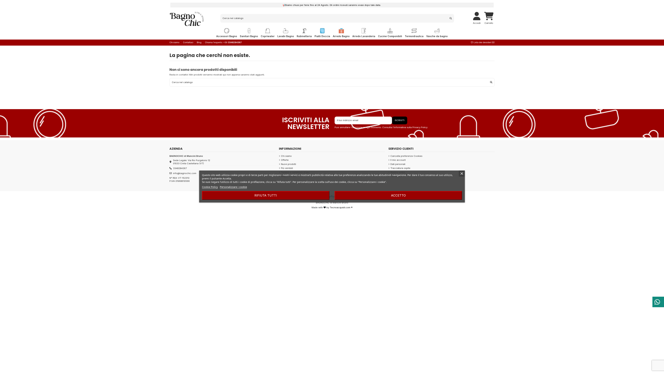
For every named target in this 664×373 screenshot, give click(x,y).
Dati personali (397, 164)
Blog (199, 42)
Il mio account (398, 160)
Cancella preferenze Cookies (406, 156)
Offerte (285, 160)
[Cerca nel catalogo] (450, 18)
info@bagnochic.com (184, 173)
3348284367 (180, 168)
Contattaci (188, 42)
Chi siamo (174, 42)
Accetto (398, 195)
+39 (232, 42)
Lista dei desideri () (484, 42)
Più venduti (287, 168)
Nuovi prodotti (288, 164)
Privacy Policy (419, 127)
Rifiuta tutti (265, 195)
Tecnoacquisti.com (340, 207)
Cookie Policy (210, 187)
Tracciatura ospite (400, 168)
